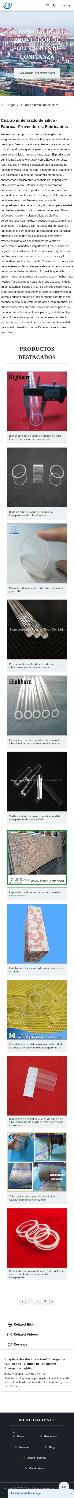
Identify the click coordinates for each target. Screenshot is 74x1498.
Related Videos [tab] (25, 1334)
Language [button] (66, 5)
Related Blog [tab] (23, 1324)
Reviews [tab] (20, 1344)
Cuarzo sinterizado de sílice (40, 105)
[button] (47, 5)
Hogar (10, 105)
